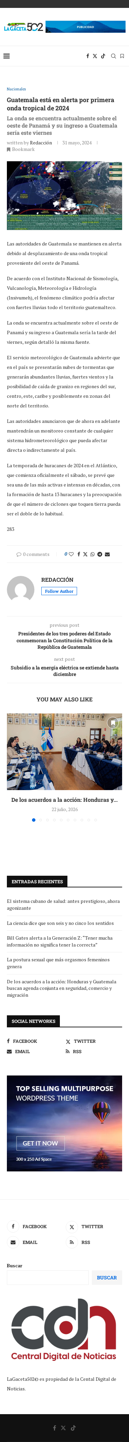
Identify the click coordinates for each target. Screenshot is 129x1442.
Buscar (14, 1265)
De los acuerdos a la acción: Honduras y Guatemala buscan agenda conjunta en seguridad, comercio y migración (61, 988)
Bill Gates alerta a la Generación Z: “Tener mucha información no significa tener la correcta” (59, 941)
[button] (13, 767)
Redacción (41, 142)
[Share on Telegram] (99, 554)
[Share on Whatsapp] (92, 554)
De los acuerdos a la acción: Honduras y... (64, 799)
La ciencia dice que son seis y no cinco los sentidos (60, 923)
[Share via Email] (107, 554)
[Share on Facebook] (78, 554)
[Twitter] (95, 56)
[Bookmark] (122, 56)
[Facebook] (87, 56)
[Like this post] (71, 554)
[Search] (113, 56)
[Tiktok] (103, 56)
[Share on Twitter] (85, 554)
